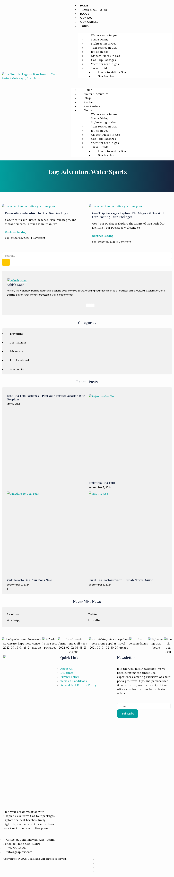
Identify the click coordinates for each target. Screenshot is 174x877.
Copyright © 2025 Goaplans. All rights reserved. (34, 858)
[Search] (6, 262)
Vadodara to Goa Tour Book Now (29, 580)
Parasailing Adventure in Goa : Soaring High (36, 213)
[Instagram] (93, 305)
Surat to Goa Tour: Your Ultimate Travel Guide (121, 580)
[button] (121, 80)
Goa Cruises (89, 22)
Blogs (84, 14)
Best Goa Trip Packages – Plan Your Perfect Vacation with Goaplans (46, 397)
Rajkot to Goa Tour (102, 483)
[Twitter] (89, 305)
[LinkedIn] (91, 305)
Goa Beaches (106, 76)
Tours (84, 26)
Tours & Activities (93, 10)
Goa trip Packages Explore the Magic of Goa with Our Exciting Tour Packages (128, 215)
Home (84, 5)
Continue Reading (15, 232)
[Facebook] (87, 305)
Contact (87, 18)
